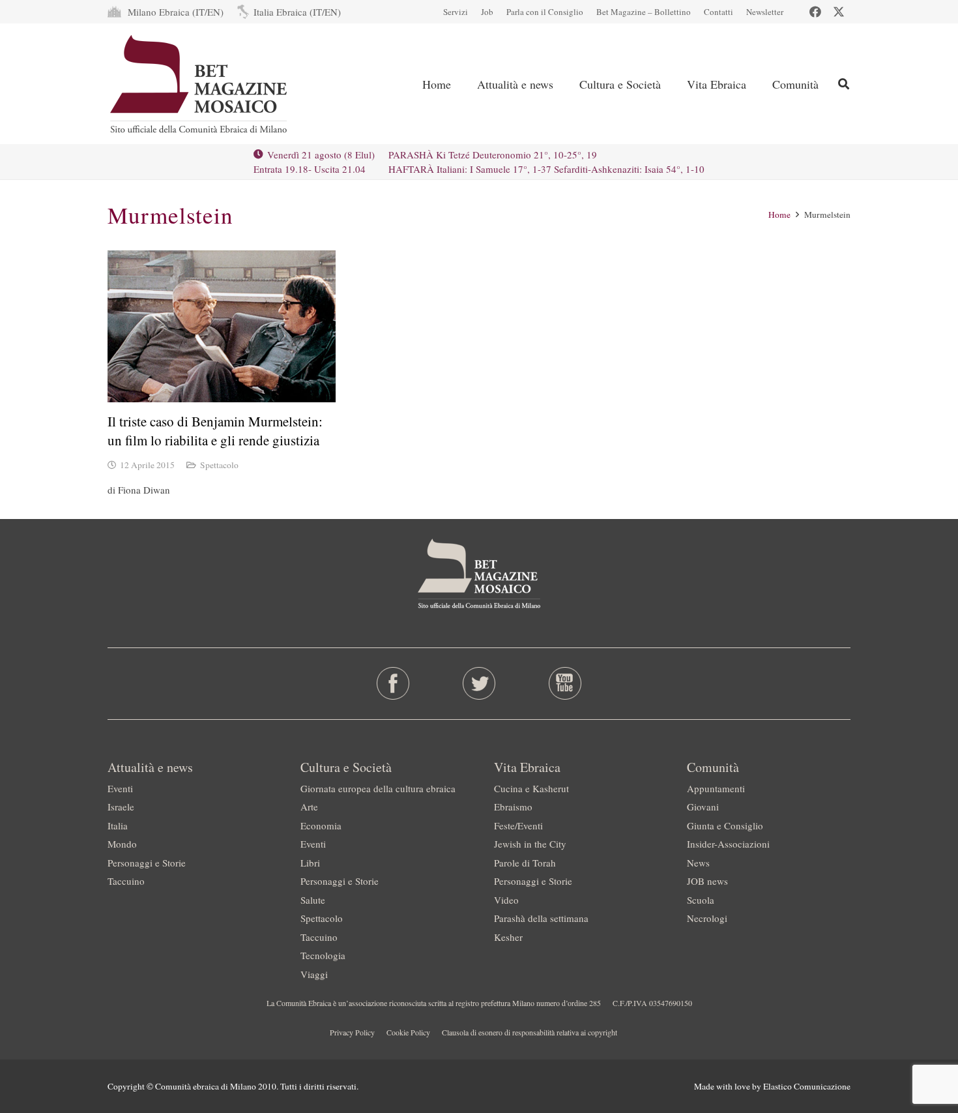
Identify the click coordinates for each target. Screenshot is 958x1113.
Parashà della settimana (541, 918)
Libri (310, 862)
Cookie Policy (408, 1032)
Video (506, 899)
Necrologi (707, 918)
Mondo (122, 843)
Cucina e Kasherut (531, 788)
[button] (563, 84)
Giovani (703, 806)
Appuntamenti (716, 788)
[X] (838, 11)
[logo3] (200, 84)
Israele (121, 806)
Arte (309, 806)
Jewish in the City (530, 843)
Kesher (508, 936)
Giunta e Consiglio (725, 825)
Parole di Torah (525, 862)
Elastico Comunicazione (806, 1086)
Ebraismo (513, 806)
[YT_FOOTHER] (564, 683)
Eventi (120, 788)
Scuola (700, 899)
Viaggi (314, 974)
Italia (118, 825)
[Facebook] (815, 11)
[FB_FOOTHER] (393, 683)
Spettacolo (219, 465)
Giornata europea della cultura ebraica (378, 788)
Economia (320, 825)
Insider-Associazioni (728, 843)
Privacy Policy (352, 1032)
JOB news (707, 880)
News (698, 862)
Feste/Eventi (518, 825)
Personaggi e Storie (147, 862)
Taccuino (126, 880)
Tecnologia (322, 955)
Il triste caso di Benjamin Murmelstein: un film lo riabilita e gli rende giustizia (215, 430)
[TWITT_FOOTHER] (479, 683)
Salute (312, 899)
